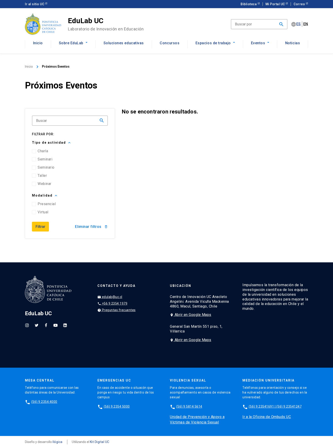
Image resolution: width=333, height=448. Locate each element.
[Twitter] (36, 325)
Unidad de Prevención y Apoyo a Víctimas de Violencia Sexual (197, 419)
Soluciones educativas (124, 43)
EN (305, 24)
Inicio (38, 43)
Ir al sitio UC (36, 4)
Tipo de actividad (52, 142)
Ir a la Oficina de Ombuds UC (266, 417)
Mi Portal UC (276, 4)
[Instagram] (27, 325)
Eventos (258, 43)
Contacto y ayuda (116, 286)
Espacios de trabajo (213, 43)
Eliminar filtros (91, 226)
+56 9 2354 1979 (112, 303)
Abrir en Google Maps (190, 315)
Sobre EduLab (71, 43)
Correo (301, 4)
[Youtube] (55, 325)
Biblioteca (250, 4)
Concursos (169, 43)
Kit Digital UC (99, 442)
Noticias (292, 43)
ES (298, 24)
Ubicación (180, 286)
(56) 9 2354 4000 (44, 402)
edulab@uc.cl (109, 297)
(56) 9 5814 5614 (189, 406)
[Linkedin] (65, 325)
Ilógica (58, 442)
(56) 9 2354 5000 (117, 406)
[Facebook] (46, 325)
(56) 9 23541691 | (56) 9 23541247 (275, 406)
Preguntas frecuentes (116, 310)
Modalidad (45, 195)
